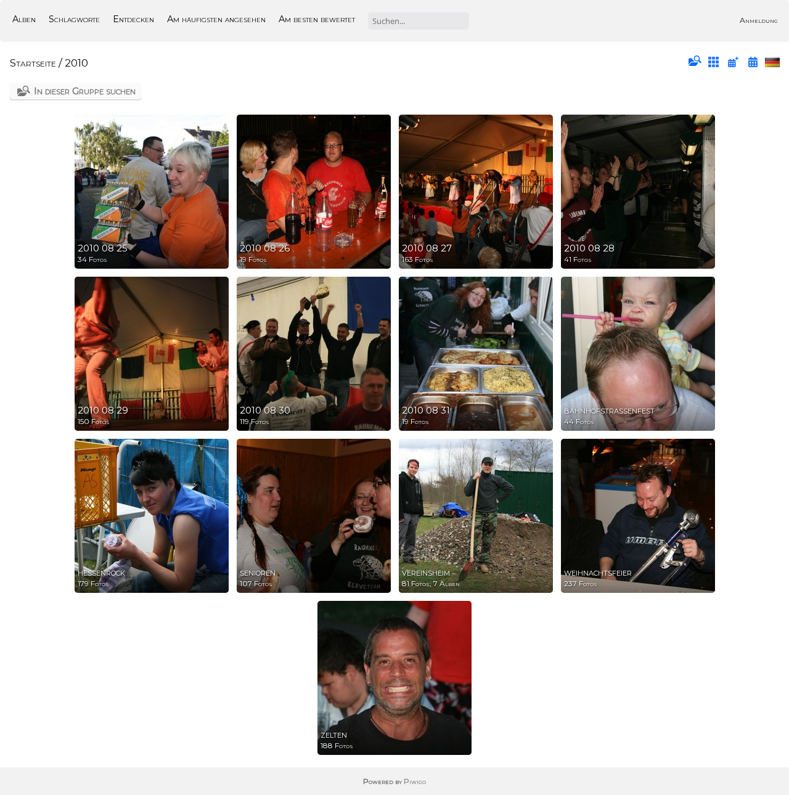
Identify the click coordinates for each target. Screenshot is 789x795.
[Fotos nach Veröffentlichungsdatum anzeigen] (733, 62)
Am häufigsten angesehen (216, 19)
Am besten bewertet (317, 19)
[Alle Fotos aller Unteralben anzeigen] (713, 62)
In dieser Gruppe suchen (85, 91)
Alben (24, 19)
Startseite (33, 63)
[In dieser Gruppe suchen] (694, 61)
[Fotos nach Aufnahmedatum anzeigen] (752, 62)
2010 (76, 63)
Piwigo (415, 781)
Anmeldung (759, 20)
